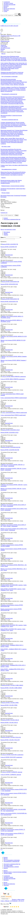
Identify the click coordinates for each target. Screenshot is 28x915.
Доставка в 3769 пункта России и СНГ (10, 35)
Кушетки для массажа (17, 72)
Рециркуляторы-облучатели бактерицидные (12, 102)
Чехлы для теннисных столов (8, 229)
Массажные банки (5, 56)
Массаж (6, 858)
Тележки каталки (5, 110)
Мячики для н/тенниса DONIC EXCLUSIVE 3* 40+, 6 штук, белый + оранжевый (14, 529)
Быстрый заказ (9, 254)
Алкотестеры (19, 188)
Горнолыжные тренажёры (7, 141)
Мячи (14, 138)
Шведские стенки (18, 141)
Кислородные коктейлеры (7, 149)
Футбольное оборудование (17, 139)
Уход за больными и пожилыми (12, 860)
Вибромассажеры (14, 56)
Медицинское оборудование (15, 100)
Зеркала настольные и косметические (11, 181)
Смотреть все (4, 212)
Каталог (6, 857)
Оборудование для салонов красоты (10, 106)
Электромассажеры (5, 69)
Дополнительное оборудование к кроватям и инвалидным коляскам (12, 99)
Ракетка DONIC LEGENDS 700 (9, 246)
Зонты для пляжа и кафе (14, 165)
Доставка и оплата (8, 3)
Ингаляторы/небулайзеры (19, 172)
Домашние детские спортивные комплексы (12, 142)
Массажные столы (13, 63)
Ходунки (3, 79)
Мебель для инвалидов (6, 91)
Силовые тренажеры (6, 122)
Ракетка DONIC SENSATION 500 (9, 284)
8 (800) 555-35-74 (5, 25)
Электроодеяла (4, 152)
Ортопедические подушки (15, 154)
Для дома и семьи (8, 865)
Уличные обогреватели (6, 162)
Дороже (6, 233)
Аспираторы (17, 195)
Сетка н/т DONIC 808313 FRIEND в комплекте (13, 379)
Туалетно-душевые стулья (7, 87)
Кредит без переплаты (9, 8)
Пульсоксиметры (11, 188)
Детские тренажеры (13, 131)
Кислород (9, 172)
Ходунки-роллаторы (10, 79)
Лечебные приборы (6, 173)
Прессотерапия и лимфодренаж (14, 65)
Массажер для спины (20, 59)
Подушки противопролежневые (11, 81)
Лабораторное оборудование (8, 108)
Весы (24, 188)
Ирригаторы (4, 172)
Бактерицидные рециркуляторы (17, 157)
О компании (7, 1)
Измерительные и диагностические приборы (15, 872)
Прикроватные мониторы (14, 107)
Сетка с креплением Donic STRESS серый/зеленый (14, 397)
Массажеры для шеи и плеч (8, 60)
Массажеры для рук (14, 68)
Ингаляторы (4, 195)
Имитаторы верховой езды (7, 130)
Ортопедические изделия (7, 158)
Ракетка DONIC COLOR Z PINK (9, 705)
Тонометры (3, 188)
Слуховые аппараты (20, 90)
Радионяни (23, 195)
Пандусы (16, 87)
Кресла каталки (16, 82)
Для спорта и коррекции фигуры (12, 864)
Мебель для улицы (17, 162)
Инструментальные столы (16, 110)
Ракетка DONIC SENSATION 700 (9, 301)
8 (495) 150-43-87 (14, 25)
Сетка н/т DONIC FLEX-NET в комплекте (11, 757)
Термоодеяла (11, 153)
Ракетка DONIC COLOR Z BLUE (9, 722)
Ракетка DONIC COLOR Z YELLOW (10, 739)
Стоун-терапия (19, 73)
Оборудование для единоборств (14, 133)
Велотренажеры (9, 126)
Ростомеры (3, 190)
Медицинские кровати (6, 96)
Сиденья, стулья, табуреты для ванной (14, 84)
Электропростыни (19, 153)
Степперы (17, 130)
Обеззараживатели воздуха (18, 173)
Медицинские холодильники (8, 111)
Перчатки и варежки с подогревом (17, 150)
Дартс (25, 139)
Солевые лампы (5, 157)
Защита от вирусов (18, 174)
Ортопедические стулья (7, 174)
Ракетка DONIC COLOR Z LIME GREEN (11, 687)
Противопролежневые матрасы (9, 80)
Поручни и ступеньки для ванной (16, 88)
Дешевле (6, 234)
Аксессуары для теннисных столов (13, 125)
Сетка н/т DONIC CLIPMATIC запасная (11, 774)
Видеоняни (3, 196)
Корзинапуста (3, 50)
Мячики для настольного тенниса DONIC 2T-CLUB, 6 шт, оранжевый (12, 834)
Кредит (5, 7)
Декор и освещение (9, 161)
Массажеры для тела (10, 59)
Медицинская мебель (6, 115)
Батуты (13, 122)
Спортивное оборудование (12, 135)
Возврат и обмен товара (18, 899)
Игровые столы (15, 123)
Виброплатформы (5, 57)
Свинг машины (5, 63)
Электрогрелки (4, 154)
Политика (6, 10)
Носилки (21, 103)
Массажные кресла (15, 57)
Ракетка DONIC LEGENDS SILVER (10, 449)
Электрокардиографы (13, 103)
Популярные (7, 232)
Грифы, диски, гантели (6, 138)
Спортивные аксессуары (7, 134)
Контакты (6, 6)
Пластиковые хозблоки (20, 161)
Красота (6, 868)
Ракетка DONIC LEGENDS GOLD (9, 432)
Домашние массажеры (6, 72)
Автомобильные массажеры (8, 73)
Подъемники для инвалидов (8, 90)
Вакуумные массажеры (21, 60)
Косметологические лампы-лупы (9, 180)
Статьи (5, 11)
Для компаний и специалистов (11, 861)
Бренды (5, 870)
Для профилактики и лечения (11, 866)
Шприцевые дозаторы (21, 108)
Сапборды (3, 143)
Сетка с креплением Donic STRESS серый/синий (13, 415)
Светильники (4, 103)
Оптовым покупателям (9, 4)
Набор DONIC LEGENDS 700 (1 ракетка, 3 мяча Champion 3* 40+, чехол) (13, 629)
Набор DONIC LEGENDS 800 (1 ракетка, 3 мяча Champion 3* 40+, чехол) (13, 589)
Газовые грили (4, 165)
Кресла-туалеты (13, 83)
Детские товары (8, 873)
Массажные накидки (15, 64)
